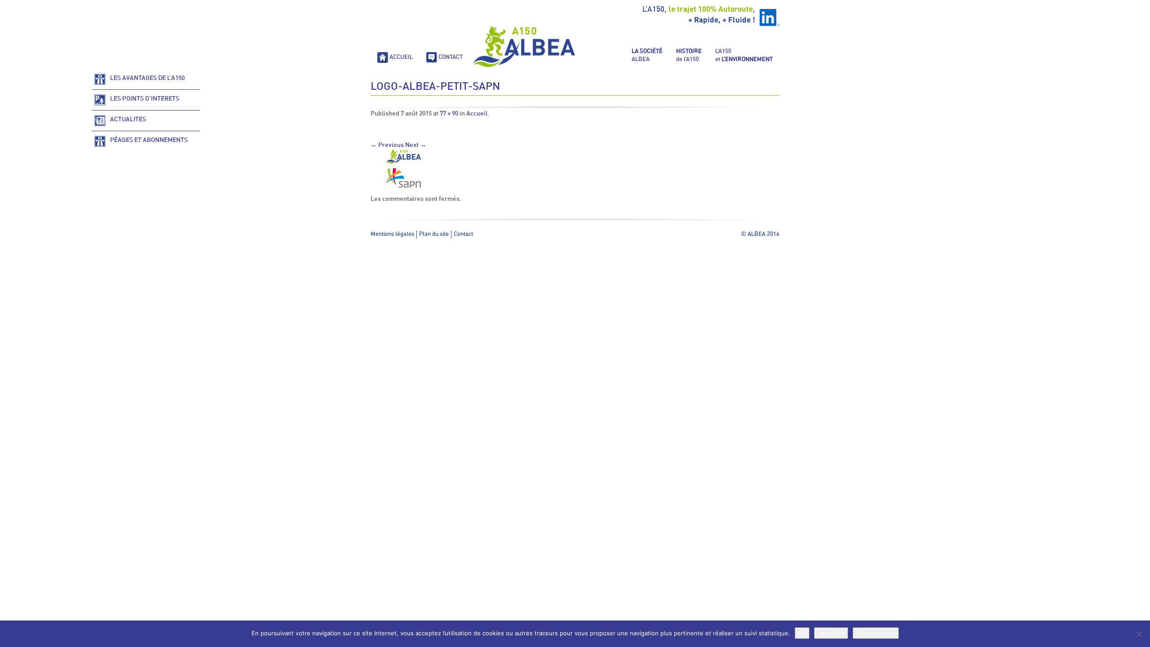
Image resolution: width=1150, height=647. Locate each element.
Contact (463, 234)
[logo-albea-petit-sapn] (403, 170)
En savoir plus (875, 633)
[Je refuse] (1138, 633)
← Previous (387, 145)
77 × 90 (449, 114)
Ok (802, 633)
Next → (415, 145)
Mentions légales (392, 234)
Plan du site (434, 234)
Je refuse (831, 633)
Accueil (476, 114)
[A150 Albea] (524, 46)
